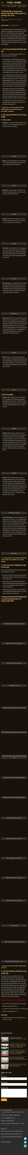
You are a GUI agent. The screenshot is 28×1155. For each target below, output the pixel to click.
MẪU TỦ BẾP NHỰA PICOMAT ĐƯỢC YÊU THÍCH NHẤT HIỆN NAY (18, 1058)
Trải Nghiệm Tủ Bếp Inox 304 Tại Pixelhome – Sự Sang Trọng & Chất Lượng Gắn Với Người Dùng (18, 1045)
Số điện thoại (4, 1082)
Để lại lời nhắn (4, 1087)
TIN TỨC (9, 6)
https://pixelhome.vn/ (12, 1006)
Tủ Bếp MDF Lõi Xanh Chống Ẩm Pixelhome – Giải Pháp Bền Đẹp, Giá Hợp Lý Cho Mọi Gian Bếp (18, 1052)
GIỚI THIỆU (20, 6)
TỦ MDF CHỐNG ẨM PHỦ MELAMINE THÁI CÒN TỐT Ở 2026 (18, 1038)
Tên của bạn (4, 1076)
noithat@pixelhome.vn (12, 1011)
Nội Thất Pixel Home (17, 19)
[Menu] (2, 2)
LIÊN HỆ (24, 6)
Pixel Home (14, 2)
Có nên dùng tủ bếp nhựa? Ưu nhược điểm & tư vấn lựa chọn (18, 1065)
